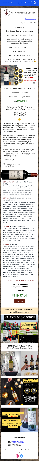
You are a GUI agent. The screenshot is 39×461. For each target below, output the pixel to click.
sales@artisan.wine (18, 442)
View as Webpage (30, 19)
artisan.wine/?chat (17, 441)
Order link (19, 301)
